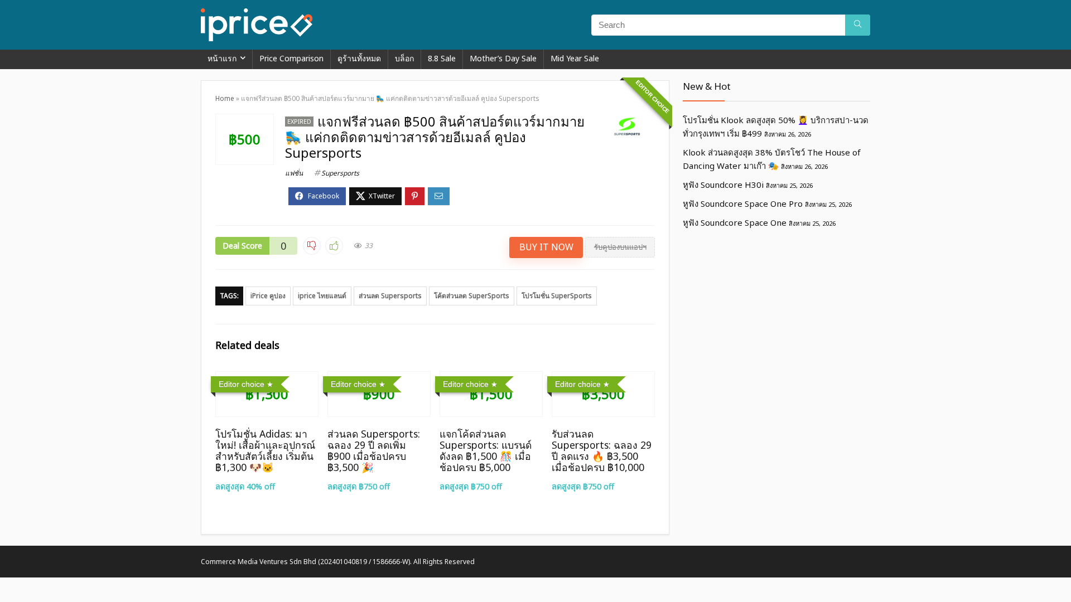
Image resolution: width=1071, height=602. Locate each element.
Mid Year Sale (575, 58)
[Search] (857, 25)
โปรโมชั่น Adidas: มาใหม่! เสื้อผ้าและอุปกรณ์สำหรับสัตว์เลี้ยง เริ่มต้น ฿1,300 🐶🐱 (265, 450)
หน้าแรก (222, 58)
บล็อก (404, 58)
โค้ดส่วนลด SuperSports (471, 295)
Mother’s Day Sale (503, 58)
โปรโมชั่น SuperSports (557, 295)
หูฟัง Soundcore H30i (723, 184)
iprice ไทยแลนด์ (322, 295)
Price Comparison (291, 58)
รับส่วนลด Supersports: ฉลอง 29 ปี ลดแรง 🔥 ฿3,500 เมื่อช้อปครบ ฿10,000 (602, 450)
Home (224, 98)
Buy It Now (546, 247)
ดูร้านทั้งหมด (359, 58)
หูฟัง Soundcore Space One (735, 222)
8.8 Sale (442, 58)
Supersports (340, 173)
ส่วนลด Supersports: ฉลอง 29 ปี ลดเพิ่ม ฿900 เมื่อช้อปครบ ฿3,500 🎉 (373, 450)
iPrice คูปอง (268, 295)
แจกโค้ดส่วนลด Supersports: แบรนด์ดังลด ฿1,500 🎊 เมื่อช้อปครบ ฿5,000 (486, 450)
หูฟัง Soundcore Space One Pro (743, 203)
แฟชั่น (294, 173)
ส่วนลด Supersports (390, 295)
